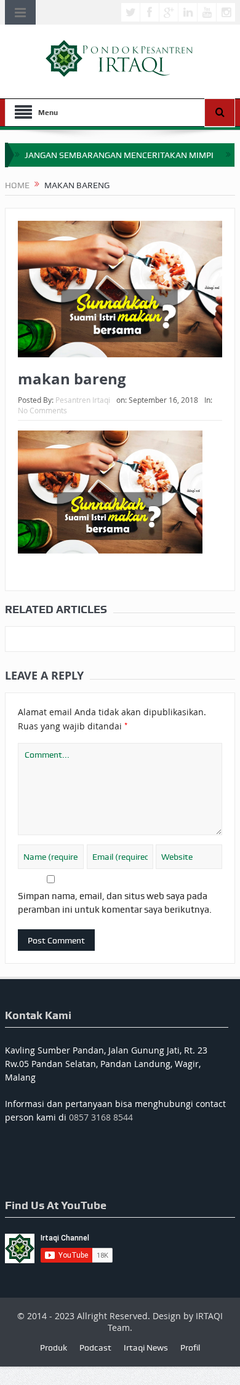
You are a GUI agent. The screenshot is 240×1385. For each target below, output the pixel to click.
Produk (53, 1347)
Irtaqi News (146, 1347)
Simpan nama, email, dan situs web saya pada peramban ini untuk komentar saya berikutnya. (115, 903)
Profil (190, 1347)
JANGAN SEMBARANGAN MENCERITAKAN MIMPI (119, 155)
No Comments (42, 410)
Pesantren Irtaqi (82, 400)
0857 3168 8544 (101, 1117)
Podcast (95, 1347)
